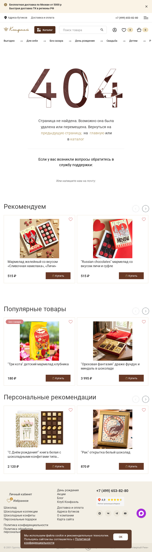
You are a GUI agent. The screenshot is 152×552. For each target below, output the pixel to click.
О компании (65, 515)
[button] (145, 208)
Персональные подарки (20, 519)
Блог (60, 497)
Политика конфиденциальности (26, 524)
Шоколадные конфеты (19, 515)
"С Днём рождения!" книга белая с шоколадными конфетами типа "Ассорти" (34, 454)
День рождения (85, 40)
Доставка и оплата (42, 17)
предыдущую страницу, (61, 132)
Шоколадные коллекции (21, 511)
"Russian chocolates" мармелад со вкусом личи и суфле (107, 264)
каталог (77, 139)
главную (97, 132)
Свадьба (112, 40)
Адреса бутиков (17, 17)
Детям (133, 40)
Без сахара (56, 40)
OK (120, 537)
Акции (61, 494)
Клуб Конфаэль (68, 501)
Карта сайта (65, 519)
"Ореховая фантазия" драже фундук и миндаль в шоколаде (110, 366)
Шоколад (10, 507)
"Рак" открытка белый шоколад (105, 452)
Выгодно (9, 40)
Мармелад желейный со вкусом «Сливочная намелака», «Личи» (33, 264)
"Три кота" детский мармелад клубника (38, 364)
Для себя (32, 40)
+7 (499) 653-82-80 (126, 17)
